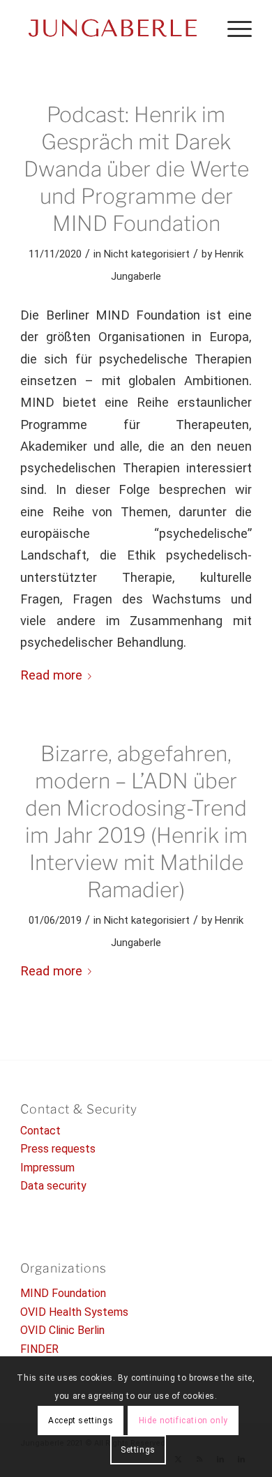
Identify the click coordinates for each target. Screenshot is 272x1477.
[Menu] (232, 28)
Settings (138, 1450)
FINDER (39, 1349)
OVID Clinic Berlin (62, 1330)
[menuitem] (232, 28)
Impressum (47, 1167)
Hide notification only (183, 1420)
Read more (51, 675)
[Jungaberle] (112, 28)
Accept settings (80, 1420)
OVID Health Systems (74, 1312)
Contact (40, 1130)
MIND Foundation (63, 1293)
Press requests (58, 1148)
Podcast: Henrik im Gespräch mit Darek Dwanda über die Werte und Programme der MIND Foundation (136, 169)
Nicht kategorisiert (147, 254)
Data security (53, 1185)
